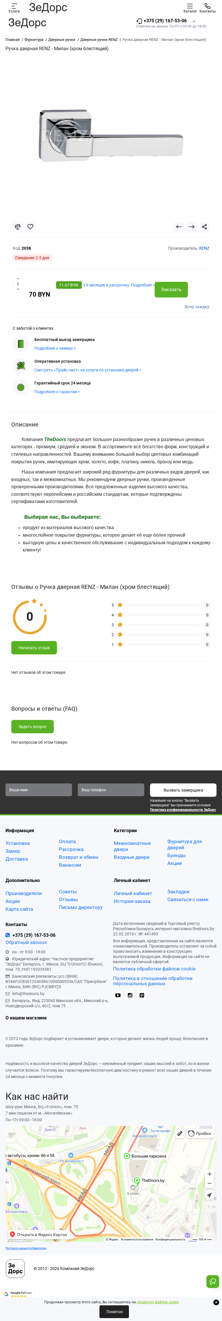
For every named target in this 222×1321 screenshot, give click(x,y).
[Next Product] (192, 227)
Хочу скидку (196, 306)
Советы (68, 891)
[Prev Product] (179, 227)
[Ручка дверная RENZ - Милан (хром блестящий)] (111, 135)
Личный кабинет (133, 893)
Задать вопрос (32, 726)
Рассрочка (71, 849)
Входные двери (131, 857)
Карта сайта (19, 909)
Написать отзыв (34, 647)
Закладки (178, 891)
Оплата (67, 841)
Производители (23, 893)
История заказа (132, 901)
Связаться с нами (187, 899)
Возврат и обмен (78, 857)
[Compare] (18, 227)
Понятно (114, 1311)
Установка (17, 843)
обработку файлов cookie (158, 1302)
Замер (12, 851)
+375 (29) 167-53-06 (165, 20)
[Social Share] (204, 227)
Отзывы (68, 899)
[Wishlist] (30, 227)
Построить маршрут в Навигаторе (25, 1248)
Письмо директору (81, 907)
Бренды (176, 855)
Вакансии (70, 865)
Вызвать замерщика (183, 790)
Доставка (16, 859)
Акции (174, 863)
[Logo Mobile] (48, 8)
